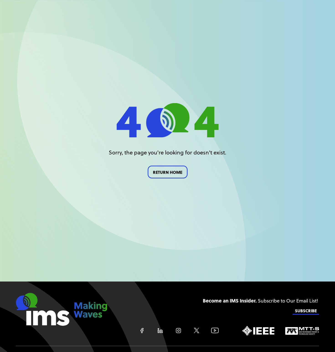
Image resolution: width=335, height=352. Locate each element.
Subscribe (306, 311)
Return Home (167, 172)
